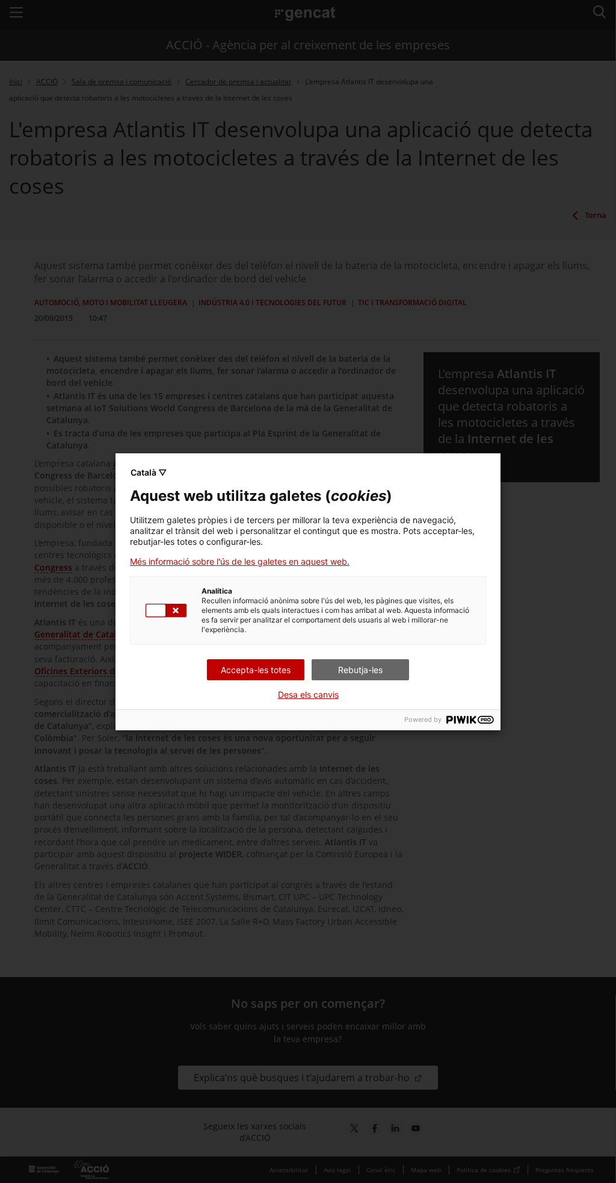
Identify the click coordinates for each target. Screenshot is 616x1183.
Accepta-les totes (256, 670)
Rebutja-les (360, 670)
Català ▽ (149, 472)
